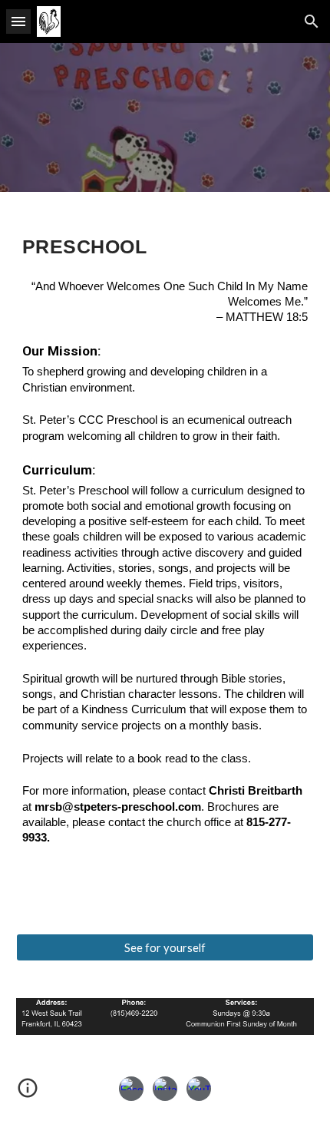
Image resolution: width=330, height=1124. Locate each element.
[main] (165, 553)
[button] (18, 21)
